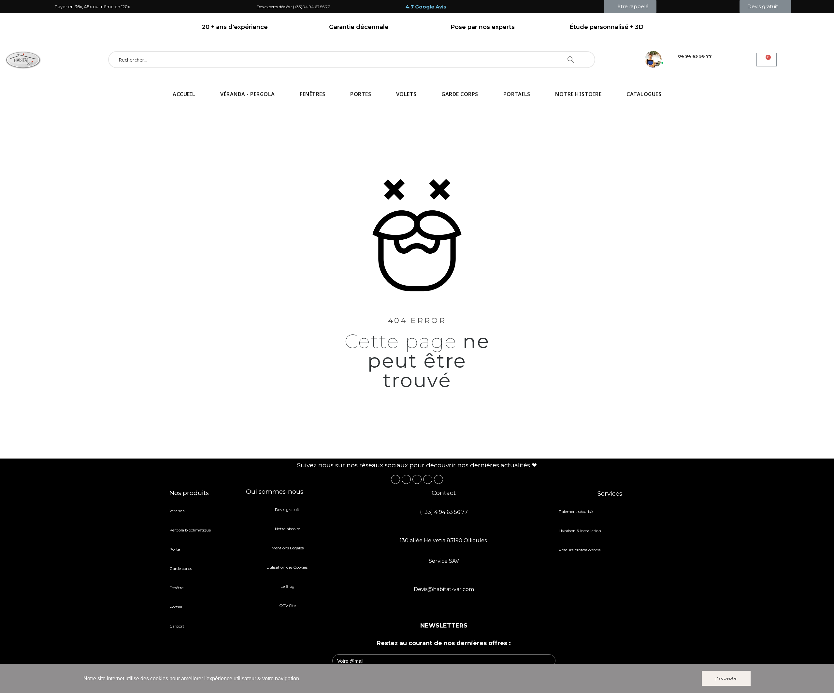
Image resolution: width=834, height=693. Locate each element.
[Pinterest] (417, 479)
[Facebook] (395, 479)
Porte (174, 549)
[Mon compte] (797, 59)
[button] (630, 6)
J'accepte (726, 678)
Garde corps (180, 568)
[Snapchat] (427, 479)
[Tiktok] (438, 479)
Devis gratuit (287, 509)
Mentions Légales (288, 547)
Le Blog (287, 586)
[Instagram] (406, 479)
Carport (177, 626)
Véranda (177, 510)
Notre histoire (287, 528)
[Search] (571, 59)
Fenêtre (176, 587)
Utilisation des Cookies (287, 567)
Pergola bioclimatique (190, 530)
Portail (175, 606)
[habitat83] (22, 59)
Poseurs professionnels (579, 549)
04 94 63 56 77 (695, 56)
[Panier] (766, 59)
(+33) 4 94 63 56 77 (444, 512)
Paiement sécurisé (576, 511)
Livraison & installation (580, 530)
